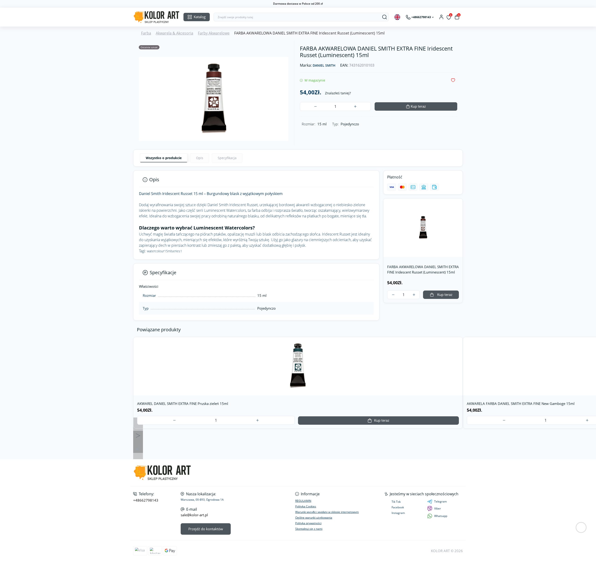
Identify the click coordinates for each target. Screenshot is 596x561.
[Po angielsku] (397, 17)
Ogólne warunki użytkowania (313, 518)
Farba (146, 33)
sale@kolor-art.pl (194, 515)
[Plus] (355, 106)
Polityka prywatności (308, 523)
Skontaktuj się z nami (308, 529)
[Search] (384, 17)
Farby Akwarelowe (214, 33)
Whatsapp (440, 516)
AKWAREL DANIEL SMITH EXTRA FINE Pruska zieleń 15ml (182, 403)
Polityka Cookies (305, 506)
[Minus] (315, 106)
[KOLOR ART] (214, 473)
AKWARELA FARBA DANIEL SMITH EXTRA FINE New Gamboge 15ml (521, 403)
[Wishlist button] (453, 80)
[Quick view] (457, 344)
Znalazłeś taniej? (338, 93)
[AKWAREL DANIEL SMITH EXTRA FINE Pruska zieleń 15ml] (298, 366)
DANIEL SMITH (324, 66)
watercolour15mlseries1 (164, 251)
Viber (437, 508)
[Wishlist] (457, 353)
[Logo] (156, 17)
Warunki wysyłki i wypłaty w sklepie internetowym (327, 512)
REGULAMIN (303, 501)
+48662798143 (145, 500)
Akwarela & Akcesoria (174, 33)
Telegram (440, 501)
